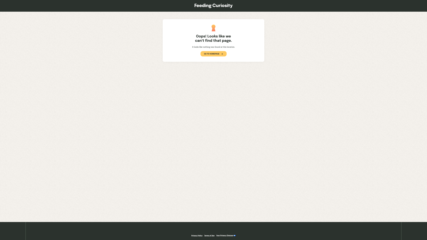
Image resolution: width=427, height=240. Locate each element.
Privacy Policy (196, 235)
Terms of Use (209, 235)
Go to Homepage (211, 54)
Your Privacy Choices (224, 235)
